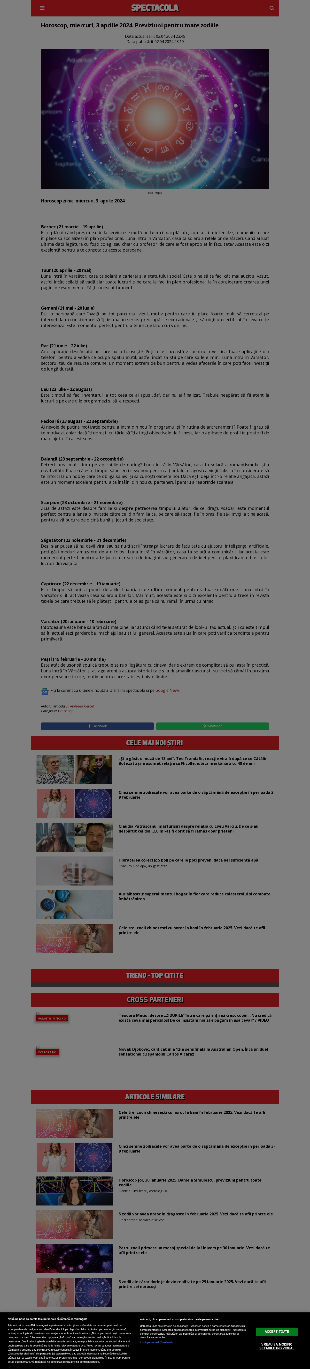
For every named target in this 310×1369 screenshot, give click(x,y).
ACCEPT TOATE (277, 1331)
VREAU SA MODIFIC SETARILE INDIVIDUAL (276, 1346)
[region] (155, 1340)
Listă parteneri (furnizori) (156, 1342)
